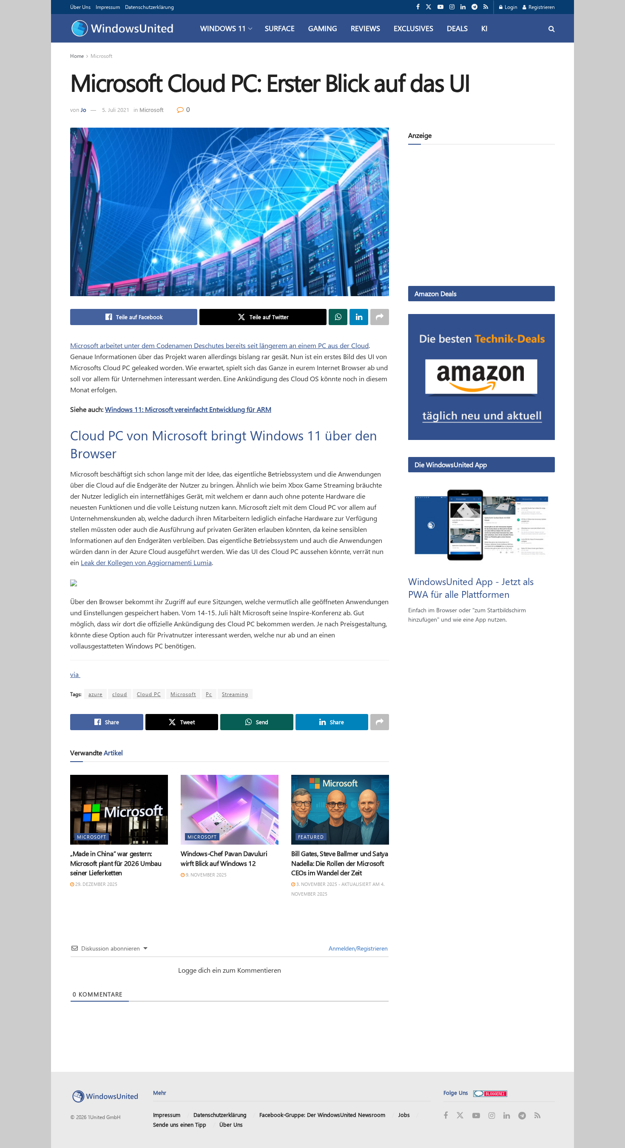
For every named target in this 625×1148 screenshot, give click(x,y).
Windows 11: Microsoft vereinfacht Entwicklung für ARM (188, 409)
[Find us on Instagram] (452, 7)
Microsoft (101, 55)
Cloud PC (149, 694)
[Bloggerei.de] (490, 1092)
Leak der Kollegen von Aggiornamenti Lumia (146, 562)
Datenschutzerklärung (149, 6)
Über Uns (80, 6)
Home (77, 55)
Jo (83, 109)
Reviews (365, 28)
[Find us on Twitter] (429, 7)
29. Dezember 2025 (95, 884)
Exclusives (413, 28)
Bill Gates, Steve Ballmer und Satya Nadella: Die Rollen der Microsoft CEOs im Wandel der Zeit (339, 863)
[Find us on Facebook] (418, 7)
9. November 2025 (206, 874)
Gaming (322, 28)
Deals (457, 28)
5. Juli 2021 (115, 109)
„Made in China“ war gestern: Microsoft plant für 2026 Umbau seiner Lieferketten (115, 863)
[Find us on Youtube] (440, 7)
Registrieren (541, 6)
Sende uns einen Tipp (179, 1124)
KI (484, 28)
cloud (119, 694)
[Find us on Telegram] (474, 7)
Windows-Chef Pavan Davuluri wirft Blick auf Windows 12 (224, 858)
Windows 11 (223, 28)
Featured (311, 837)
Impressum (108, 6)
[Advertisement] (481, 217)
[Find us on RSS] (485, 7)
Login (510, 6)
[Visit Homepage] (124, 28)
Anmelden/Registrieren (357, 948)
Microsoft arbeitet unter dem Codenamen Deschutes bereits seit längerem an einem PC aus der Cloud (219, 345)
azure (95, 694)
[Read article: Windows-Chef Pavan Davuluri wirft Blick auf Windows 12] (229, 810)
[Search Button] (551, 28)
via (75, 674)
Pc (209, 694)
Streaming (235, 694)
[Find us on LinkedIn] (463, 7)
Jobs (404, 1114)
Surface (280, 28)
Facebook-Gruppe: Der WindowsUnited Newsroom (322, 1114)
